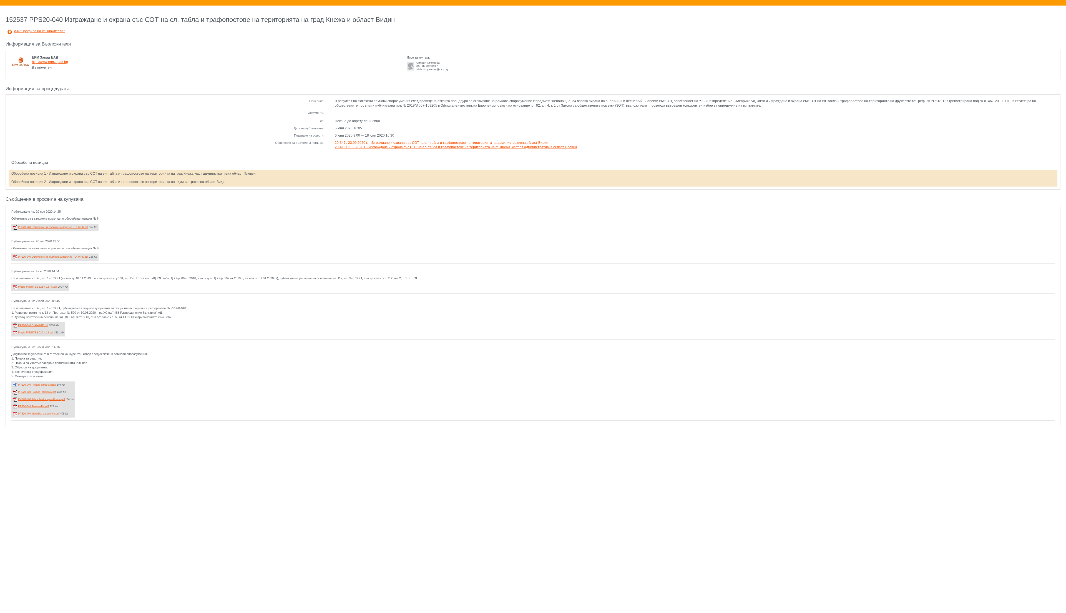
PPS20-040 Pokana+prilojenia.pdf (37, 392)
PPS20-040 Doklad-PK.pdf (33, 325)
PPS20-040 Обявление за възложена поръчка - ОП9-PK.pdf (53, 256)
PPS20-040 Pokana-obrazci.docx (37, 384)
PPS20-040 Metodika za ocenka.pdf (38, 413)
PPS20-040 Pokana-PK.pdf (33, 406)
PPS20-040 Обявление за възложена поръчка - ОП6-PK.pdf (53, 227)
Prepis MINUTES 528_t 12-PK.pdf (37, 286)
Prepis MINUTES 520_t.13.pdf (35, 332)
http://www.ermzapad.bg (50, 62)
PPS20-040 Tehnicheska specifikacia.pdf (41, 399)
